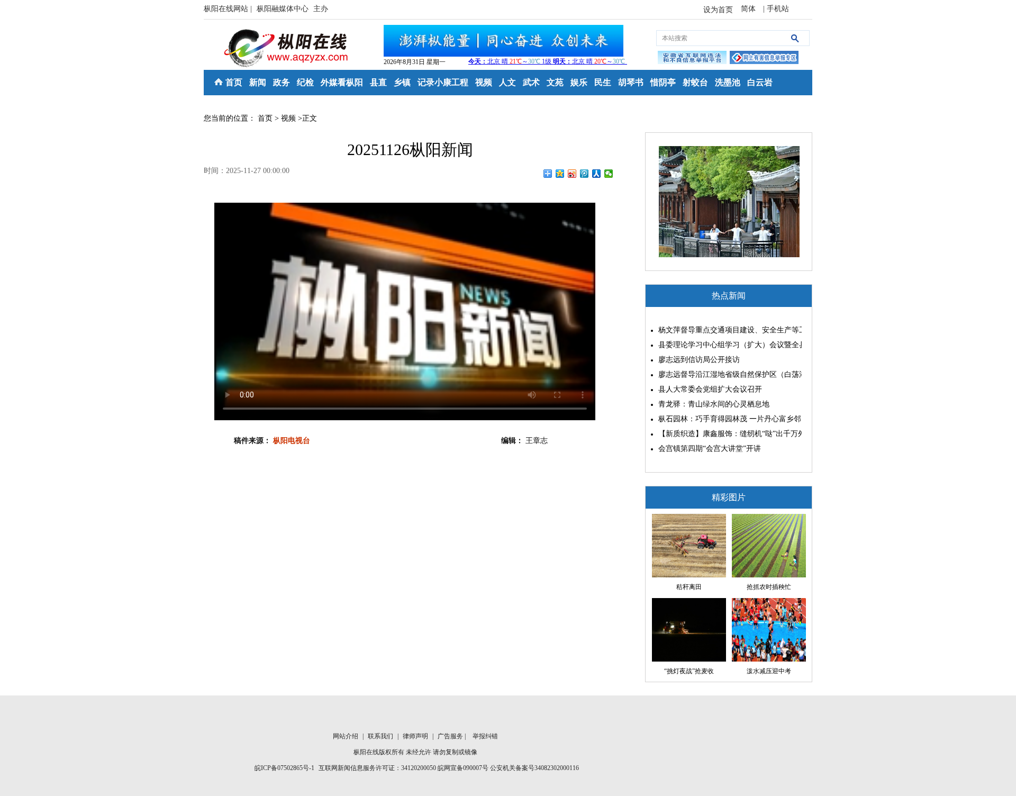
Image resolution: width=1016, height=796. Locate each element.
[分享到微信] (608, 173)
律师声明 (416, 736)
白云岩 (760, 82)
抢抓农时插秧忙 (769, 587)
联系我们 (381, 736)
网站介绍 (346, 736)
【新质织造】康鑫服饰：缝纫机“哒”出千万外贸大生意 (727, 434)
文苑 (555, 82)
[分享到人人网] (596, 173)
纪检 (305, 82)
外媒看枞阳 (342, 82)
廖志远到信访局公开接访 (699, 360)
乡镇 (402, 82)
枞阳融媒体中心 (284, 9)
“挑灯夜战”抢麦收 (689, 671)
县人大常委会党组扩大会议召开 (710, 389)
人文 (507, 82)
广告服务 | (452, 736)
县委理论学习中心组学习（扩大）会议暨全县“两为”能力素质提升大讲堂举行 (727, 345)
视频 (483, 82)
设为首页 (718, 10)
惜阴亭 (663, 82)
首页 (233, 82)
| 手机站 (776, 9)
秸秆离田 (689, 587)
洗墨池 (727, 82)
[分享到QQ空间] (560, 173)
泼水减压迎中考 (769, 671)
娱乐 (578, 82)
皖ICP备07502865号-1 (284, 768)
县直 (378, 82)
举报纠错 (485, 736)
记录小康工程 (443, 82)
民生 (602, 82)
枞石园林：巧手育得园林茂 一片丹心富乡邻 (727, 419)
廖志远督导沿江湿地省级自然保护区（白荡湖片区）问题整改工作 (727, 374)
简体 (749, 9)
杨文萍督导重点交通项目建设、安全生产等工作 (727, 330)
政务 (281, 82)
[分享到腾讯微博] (584, 173)
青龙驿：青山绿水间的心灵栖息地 (713, 404)
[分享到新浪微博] (572, 173)
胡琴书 (630, 82)
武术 (531, 82)
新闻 (257, 82)
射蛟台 (695, 82)
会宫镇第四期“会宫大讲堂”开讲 (709, 449)
